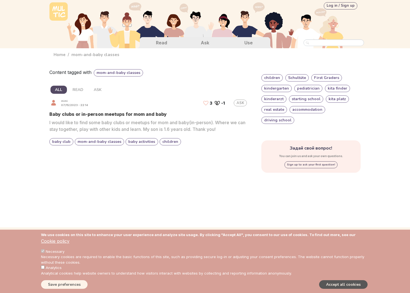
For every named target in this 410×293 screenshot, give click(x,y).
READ (78, 89)
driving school (277, 120)
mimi (64, 101)
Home (60, 54)
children (170, 141)
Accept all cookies (343, 284)
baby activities (141, 141)
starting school (306, 99)
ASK (98, 89)
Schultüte (297, 77)
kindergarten (276, 88)
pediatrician (308, 88)
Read (161, 42)
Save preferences (64, 284)
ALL (58, 89)
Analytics (54, 267)
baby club (61, 141)
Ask (205, 42)
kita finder (337, 88)
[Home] (58, 12)
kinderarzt (274, 99)
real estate (274, 109)
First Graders (326, 77)
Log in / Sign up (340, 5)
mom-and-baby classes (99, 141)
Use (248, 42)
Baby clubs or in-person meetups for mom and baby (108, 114)
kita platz (337, 99)
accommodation (307, 109)
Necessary (55, 251)
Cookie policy (55, 241)
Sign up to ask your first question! (311, 165)
